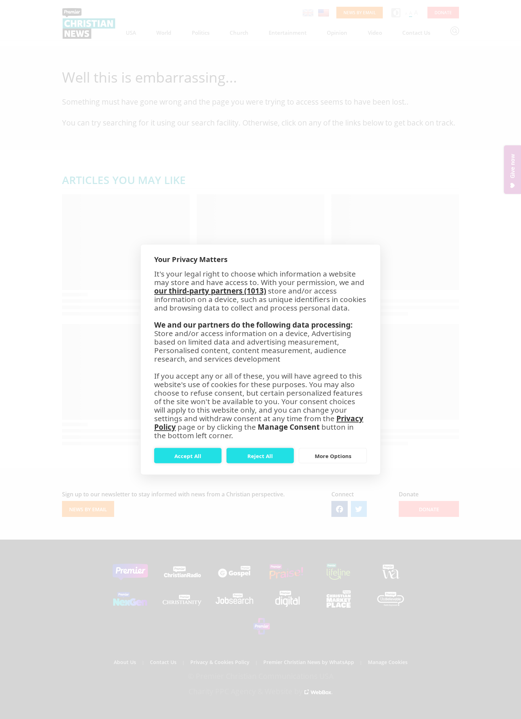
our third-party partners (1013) (210, 291)
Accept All (187, 455)
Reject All (260, 455)
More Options (333, 455)
